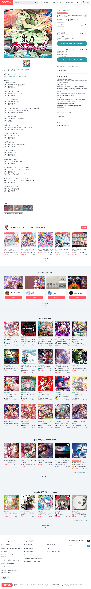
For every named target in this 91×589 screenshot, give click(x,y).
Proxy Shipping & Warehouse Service (9, 555)
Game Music (66, 10)
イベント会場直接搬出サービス (10, 560)
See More (45, 303)
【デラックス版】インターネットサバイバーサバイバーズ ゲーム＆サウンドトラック (11, 250)
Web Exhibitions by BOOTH (32, 561)
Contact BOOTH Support (54, 551)
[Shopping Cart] (78, 2)
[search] (36, 2)
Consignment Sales (7, 567)
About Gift (61, 70)
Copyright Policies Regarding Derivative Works (9, 571)
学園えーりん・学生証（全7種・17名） (79, 250)
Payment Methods (29, 551)
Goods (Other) (75, 247)
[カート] (85, 15)
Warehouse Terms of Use (31, 585)
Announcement (51, 544)
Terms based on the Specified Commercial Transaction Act (72, 585)
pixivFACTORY (60, 107)
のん (54, 293)
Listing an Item (5, 544)
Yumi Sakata (78, 293)
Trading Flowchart (64, 113)
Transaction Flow (29, 555)
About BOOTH (57, 2)
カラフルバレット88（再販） (61, 250)
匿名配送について (6, 551)
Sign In (46, 2)
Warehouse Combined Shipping (33, 558)
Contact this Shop (62, 126)
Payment (61, 116)
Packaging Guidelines (7, 563)
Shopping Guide (28, 548)
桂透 (32, 293)
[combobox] (26, 2)
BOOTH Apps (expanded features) (11, 548)
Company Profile (14, 585)
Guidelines (40, 584)
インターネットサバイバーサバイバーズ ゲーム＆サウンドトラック (28, 250)
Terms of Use (22, 585)
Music (58, 10)
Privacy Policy (47, 585)
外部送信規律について (56, 585)
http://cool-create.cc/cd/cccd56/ (15, 76)
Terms (59, 122)
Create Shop (69, 2)
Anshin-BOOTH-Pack (70, 93)
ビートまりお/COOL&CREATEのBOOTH (28, 227)
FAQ (48, 548)
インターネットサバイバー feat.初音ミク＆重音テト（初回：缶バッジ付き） (45, 250)
